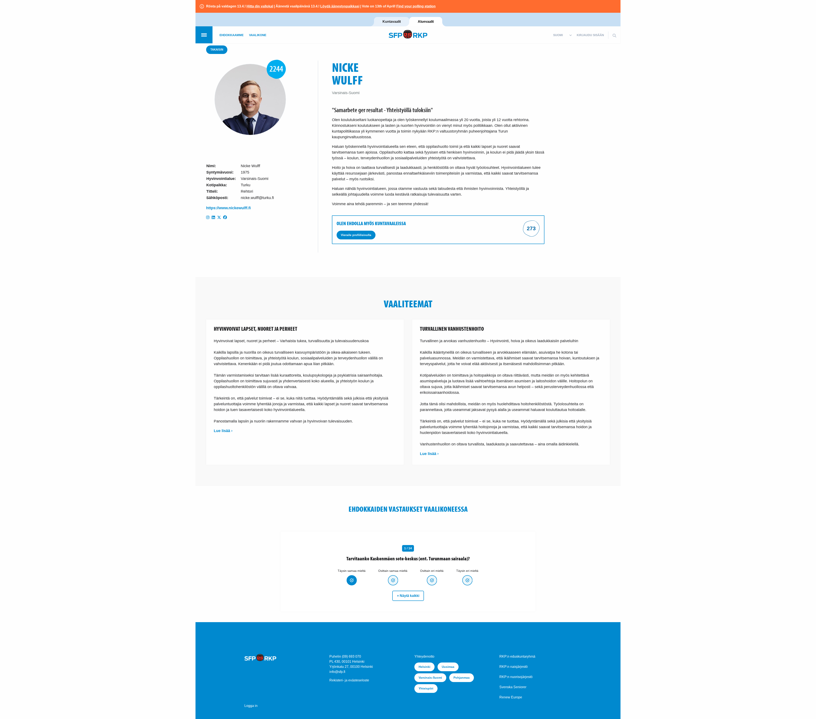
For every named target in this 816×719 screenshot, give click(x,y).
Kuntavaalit (391, 21)
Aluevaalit (426, 21)
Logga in (251, 706)
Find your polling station (416, 6)
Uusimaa (448, 666)
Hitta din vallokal (259, 6)
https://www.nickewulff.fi (228, 208)
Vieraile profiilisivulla (356, 235)
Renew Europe (510, 697)
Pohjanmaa (461, 677)
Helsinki (424, 666)
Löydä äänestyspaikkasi (339, 6)
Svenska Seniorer (512, 687)
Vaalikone (257, 35)
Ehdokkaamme (232, 35)
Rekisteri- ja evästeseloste (349, 680)
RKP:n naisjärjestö (513, 666)
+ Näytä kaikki (408, 596)
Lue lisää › (223, 431)
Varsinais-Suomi (430, 677)
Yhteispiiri (426, 688)
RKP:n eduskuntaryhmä (517, 656)
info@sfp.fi (337, 672)
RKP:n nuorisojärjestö (516, 677)
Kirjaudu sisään (590, 35)
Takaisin (216, 49)
